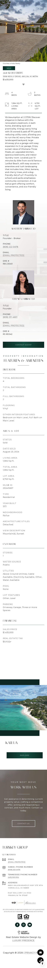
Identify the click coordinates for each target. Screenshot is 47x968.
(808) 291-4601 (10, 317)
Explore (24, 755)
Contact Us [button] (23, 823)
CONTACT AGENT (23, 345)
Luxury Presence (23, 940)
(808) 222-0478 (10, 247)
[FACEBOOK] (17, 925)
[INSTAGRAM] (23, 925)
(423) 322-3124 (13, 877)
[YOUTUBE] (29, 925)
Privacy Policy (34, 952)
